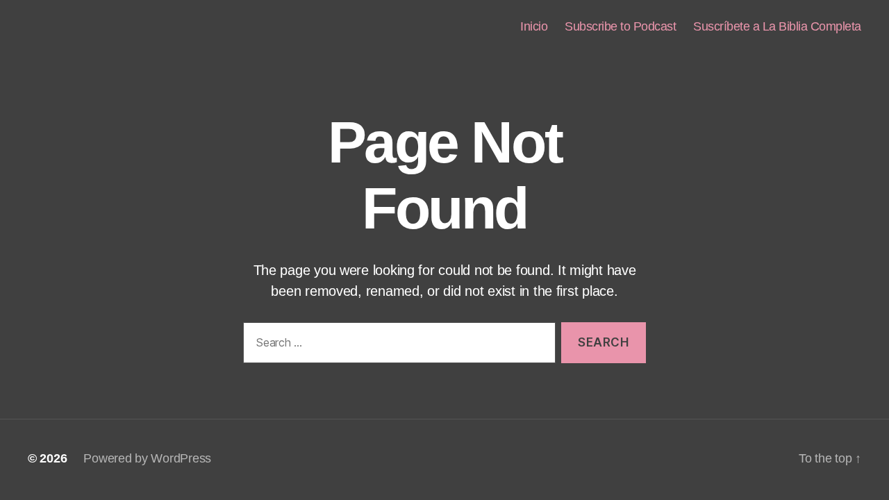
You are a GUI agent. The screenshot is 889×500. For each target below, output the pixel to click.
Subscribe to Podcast (620, 26)
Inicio (533, 26)
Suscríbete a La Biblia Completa (777, 26)
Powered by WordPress (147, 458)
